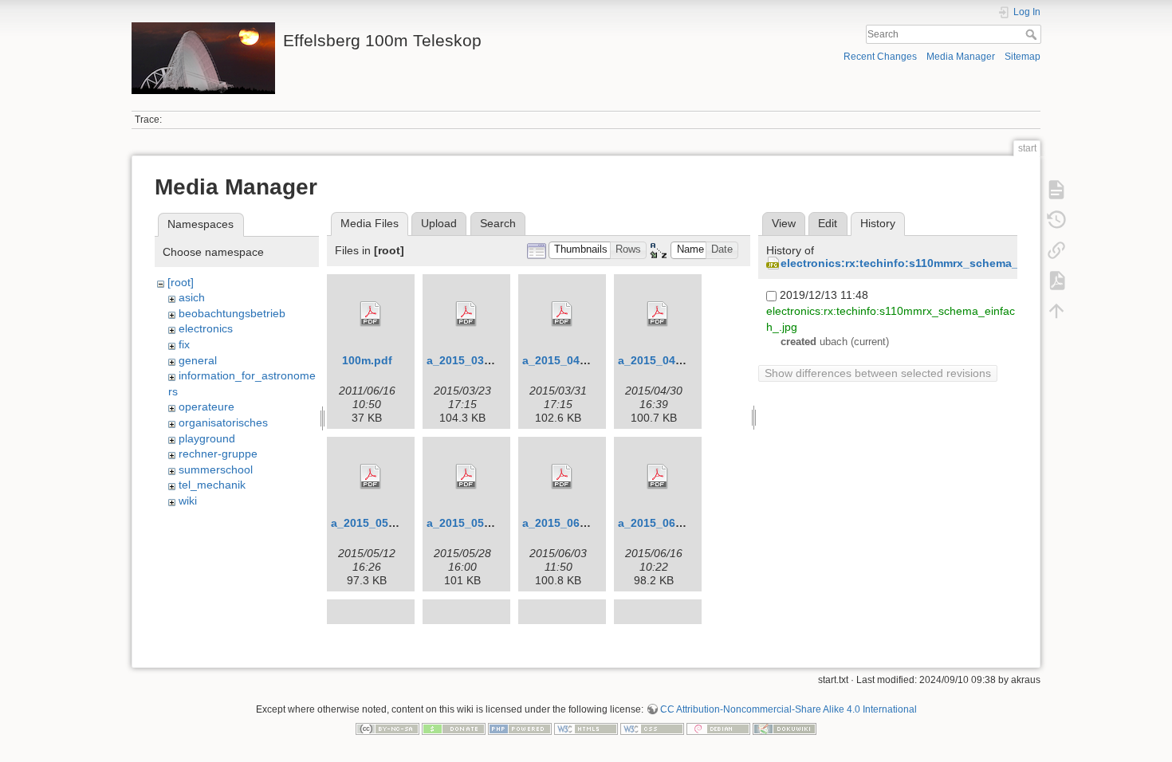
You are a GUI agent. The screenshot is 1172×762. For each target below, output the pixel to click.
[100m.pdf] (371, 314)
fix (184, 344)
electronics (206, 328)
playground (207, 438)
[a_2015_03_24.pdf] (466, 314)
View (784, 223)
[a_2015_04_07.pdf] (562, 314)
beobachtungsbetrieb (232, 313)
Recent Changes (880, 56)
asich (192, 297)
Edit (827, 223)
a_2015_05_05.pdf (380, 523)
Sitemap (1022, 56)
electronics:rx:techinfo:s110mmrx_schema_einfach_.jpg (933, 263)
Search (1032, 34)
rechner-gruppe (218, 453)
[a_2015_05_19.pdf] (466, 477)
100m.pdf (367, 360)
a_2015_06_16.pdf (667, 523)
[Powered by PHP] (520, 727)
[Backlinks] (1056, 250)
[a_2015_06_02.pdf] (562, 477)
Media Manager (960, 56)
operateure (206, 406)
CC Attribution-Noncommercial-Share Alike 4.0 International (788, 709)
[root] (180, 282)
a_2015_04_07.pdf (571, 360)
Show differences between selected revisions (878, 373)
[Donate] (454, 727)
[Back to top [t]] (1056, 311)
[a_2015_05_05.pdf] (371, 477)
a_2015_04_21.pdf (667, 360)
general (198, 360)
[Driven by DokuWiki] (784, 727)
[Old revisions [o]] (1056, 220)
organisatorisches (223, 422)
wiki (188, 500)
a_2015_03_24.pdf (476, 360)
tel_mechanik (212, 484)
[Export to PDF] (1056, 280)
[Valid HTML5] (586, 727)
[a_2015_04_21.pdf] (658, 314)
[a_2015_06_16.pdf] (658, 477)
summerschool (216, 469)
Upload (439, 223)
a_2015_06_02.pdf (571, 523)
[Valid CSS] (652, 727)
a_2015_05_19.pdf (476, 523)
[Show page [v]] (1056, 190)
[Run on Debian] (718, 727)
